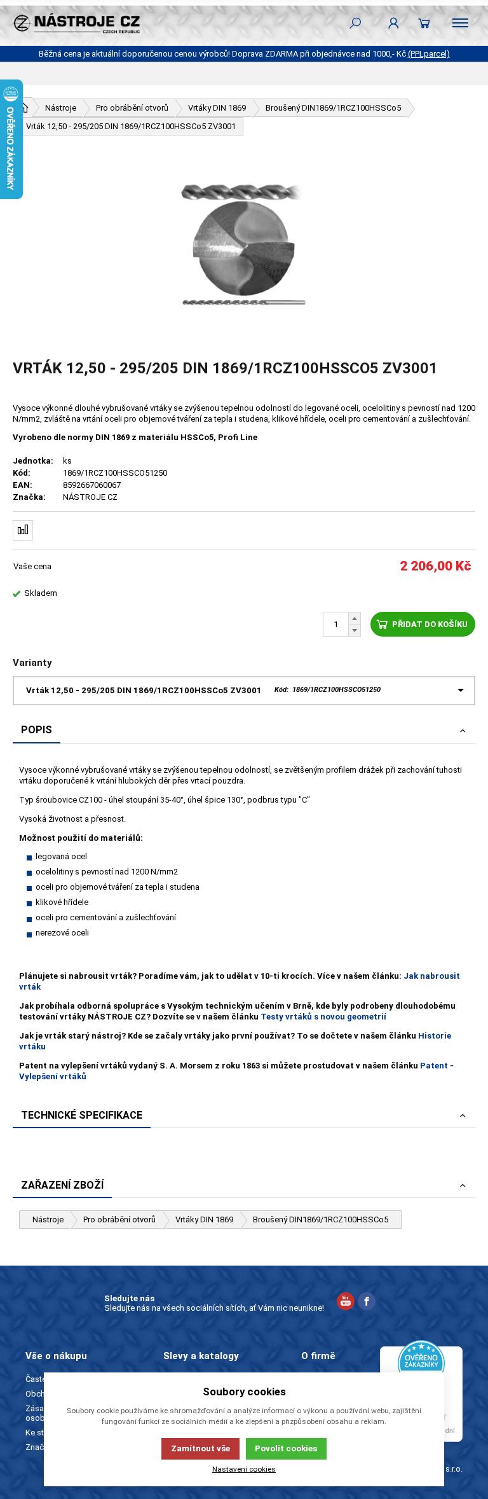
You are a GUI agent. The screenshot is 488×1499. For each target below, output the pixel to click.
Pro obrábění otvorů (119, 1219)
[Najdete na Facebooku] (367, 1302)
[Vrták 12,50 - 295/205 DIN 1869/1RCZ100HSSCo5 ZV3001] (244, 247)
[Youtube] (346, 1302)
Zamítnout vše (200, 1448)
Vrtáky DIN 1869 (204, 1219)
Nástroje (48, 1219)
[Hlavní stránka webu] (22, 107)
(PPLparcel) (429, 54)
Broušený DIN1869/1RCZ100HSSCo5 (320, 1219)
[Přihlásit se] (393, 23)
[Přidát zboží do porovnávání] (23, 530)
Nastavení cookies (244, 1469)
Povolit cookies (286, 1448)
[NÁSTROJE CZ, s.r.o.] (76, 23)
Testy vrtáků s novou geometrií (323, 1016)
